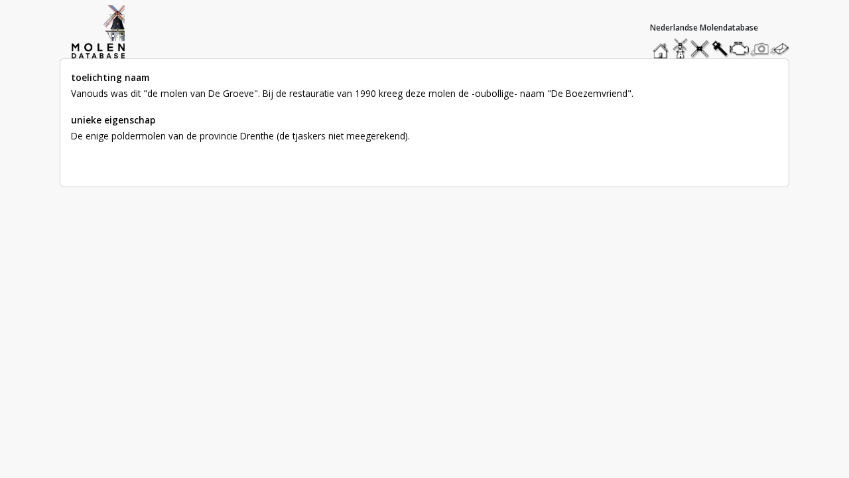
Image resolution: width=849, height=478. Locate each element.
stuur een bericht (783, 48)
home (662, 45)
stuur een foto (760, 48)
